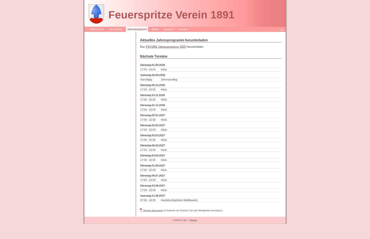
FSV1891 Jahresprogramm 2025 (166, 46)
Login (281, 30)
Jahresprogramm (137, 29)
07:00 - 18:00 (148, 200)
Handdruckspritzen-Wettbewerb (179, 200)
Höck (164, 69)
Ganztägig (146, 79)
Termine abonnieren (153, 210)
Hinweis (193, 220)
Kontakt (183, 29)
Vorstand (169, 29)
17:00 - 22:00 (148, 69)
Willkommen (97, 29)
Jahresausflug (169, 79)
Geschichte (115, 29)
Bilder (155, 29)
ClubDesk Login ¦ (181, 220)
